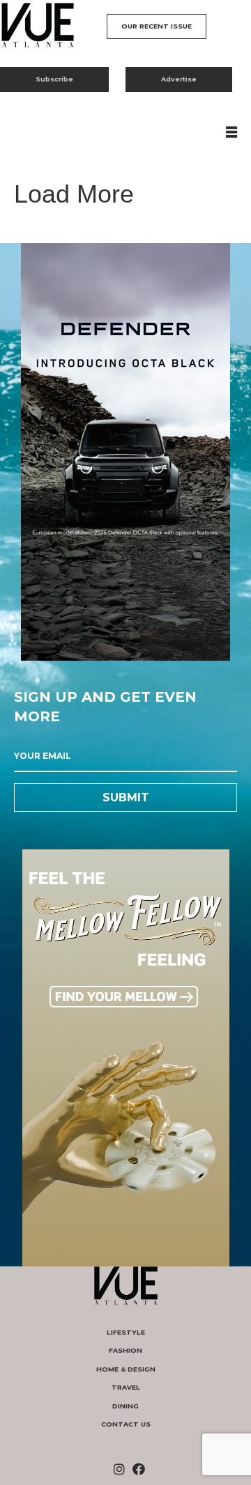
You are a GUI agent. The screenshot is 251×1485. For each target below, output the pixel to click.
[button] (156, 26)
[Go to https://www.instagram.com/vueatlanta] (119, 1470)
